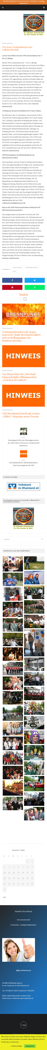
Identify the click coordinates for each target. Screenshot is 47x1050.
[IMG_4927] (13, 819)
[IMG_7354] (13, 698)
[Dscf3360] (34, 642)
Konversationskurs (32, 267)
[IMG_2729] (13, 639)
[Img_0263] (13, 654)
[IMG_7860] (34, 722)
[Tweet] (35, 280)
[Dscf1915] (13, 788)
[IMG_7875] (34, 577)
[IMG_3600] (34, 737)
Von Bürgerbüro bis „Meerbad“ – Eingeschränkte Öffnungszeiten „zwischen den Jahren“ (20, 377)
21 (23, 878)
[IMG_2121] (13, 728)
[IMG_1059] (13, 758)
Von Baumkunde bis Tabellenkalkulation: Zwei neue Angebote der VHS (23, 462)
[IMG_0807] (13, 743)
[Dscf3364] (13, 564)
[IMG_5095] (34, 693)
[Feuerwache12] (34, 664)
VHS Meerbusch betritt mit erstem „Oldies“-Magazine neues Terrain (20, 415)
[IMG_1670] (34, 563)
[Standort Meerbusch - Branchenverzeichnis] (34, 15)
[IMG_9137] (34, 768)
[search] (42, 539)
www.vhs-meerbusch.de (10, 151)
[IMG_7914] (34, 679)
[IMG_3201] (34, 829)
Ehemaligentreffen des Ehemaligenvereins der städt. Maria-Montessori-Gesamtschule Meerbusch (23, 442)
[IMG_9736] (13, 772)
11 (9, 872)
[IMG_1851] (34, 592)
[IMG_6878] (13, 803)
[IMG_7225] (13, 625)
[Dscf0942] (13, 713)
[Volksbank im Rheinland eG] (23, 490)
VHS (15, 271)
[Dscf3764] (34, 783)
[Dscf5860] (34, 752)
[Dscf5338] (13, 609)
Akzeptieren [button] (30, 1046)
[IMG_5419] (34, 799)
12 (14, 872)
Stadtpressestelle (7, 43)
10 (4, 872)
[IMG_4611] (13, 683)
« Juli (4, 897)
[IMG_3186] (34, 708)
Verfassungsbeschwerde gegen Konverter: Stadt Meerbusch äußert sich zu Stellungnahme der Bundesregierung (21, 336)
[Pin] (12, 287)
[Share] (12, 280)
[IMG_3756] (34, 621)
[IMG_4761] (13, 594)
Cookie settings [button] (16, 1046)
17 (4, 878)
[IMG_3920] (13, 579)
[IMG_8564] (13, 668)
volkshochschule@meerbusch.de (13, 203)
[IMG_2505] (34, 813)
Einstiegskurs (18, 267)
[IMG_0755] (34, 607)
